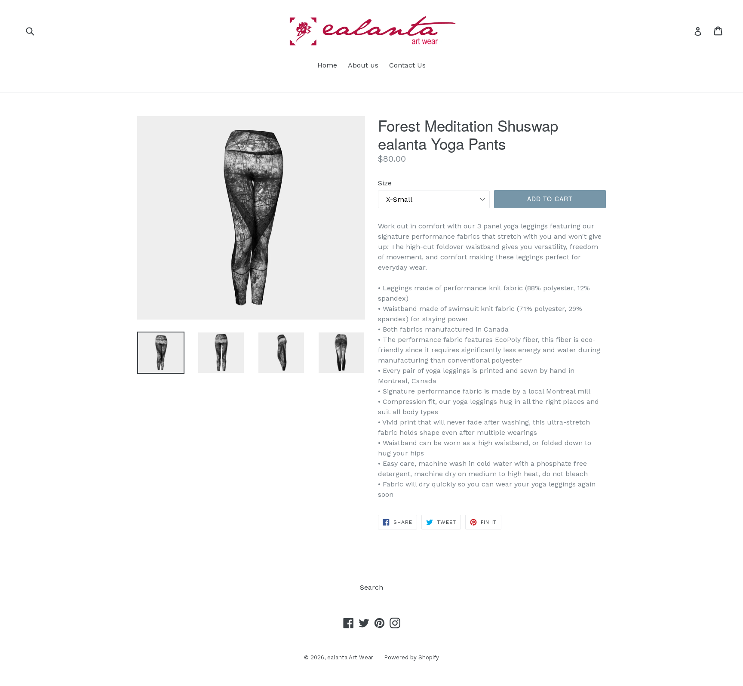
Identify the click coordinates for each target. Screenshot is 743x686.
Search (371, 587)
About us (363, 65)
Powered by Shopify (411, 657)
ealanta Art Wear (350, 657)
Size (385, 183)
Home (327, 65)
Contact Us (407, 65)
